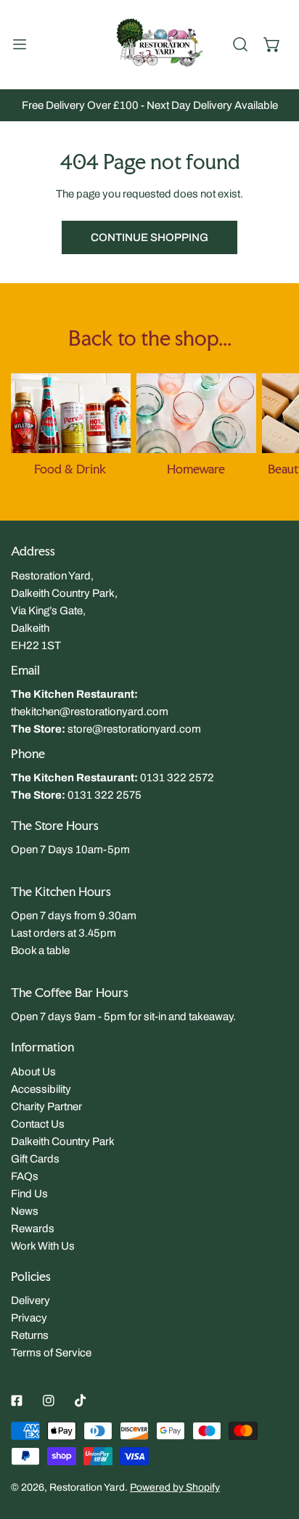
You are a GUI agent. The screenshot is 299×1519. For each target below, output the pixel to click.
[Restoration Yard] (149, 44)
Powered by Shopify (175, 1487)
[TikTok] (81, 1400)
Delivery (30, 1300)
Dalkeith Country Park (63, 1141)
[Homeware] (196, 413)
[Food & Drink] (71, 413)
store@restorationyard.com (134, 729)
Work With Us (43, 1246)
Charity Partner (46, 1106)
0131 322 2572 (177, 777)
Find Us (29, 1194)
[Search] (240, 44)
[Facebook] (17, 1401)
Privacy (29, 1318)
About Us (33, 1072)
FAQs (24, 1176)
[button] (272, 44)
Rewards (32, 1228)
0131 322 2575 (104, 795)
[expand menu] (19, 44)
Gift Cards (35, 1159)
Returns (30, 1335)
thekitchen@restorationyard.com (89, 711)
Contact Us (38, 1124)
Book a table (40, 950)
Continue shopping (149, 237)
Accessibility (41, 1089)
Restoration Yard (87, 1487)
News (24, 1211)
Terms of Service (51, 1353)
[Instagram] (49, 1401)
